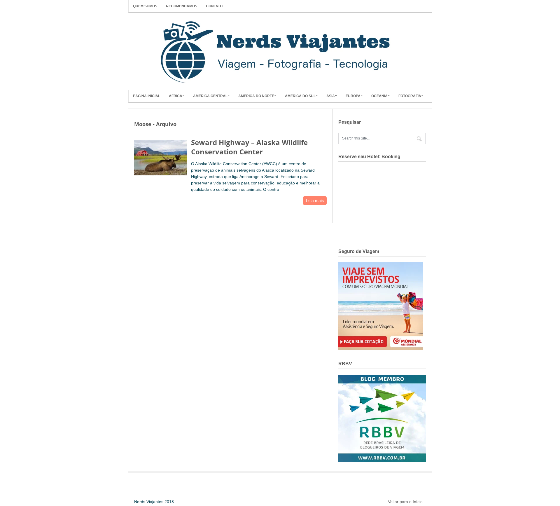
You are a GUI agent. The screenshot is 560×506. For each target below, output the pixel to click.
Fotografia (410, 95)
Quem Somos (145, 6)
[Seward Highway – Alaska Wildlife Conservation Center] (160, 156)
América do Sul (301, 95)
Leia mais (315, 200)
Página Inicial (146, 96)
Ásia (331, 95)
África (176, 95)
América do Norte (257, 95)
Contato (214, 6)
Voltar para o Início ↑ (407, 501)
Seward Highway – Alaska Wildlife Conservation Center (249, 146)
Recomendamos (181, 6)
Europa (354, 95)
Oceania (380, 95)
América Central (211, 95)
